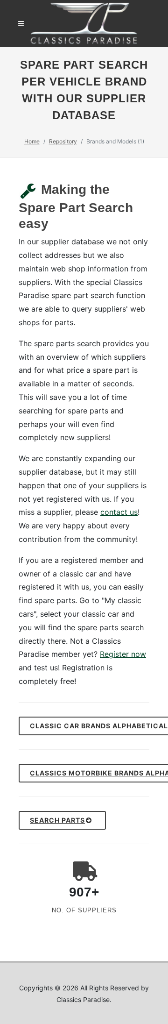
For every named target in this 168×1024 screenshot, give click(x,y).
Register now (123, 654)
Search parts (57, 820)
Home (32, 141)
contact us (119, 512)
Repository (63, 141)
